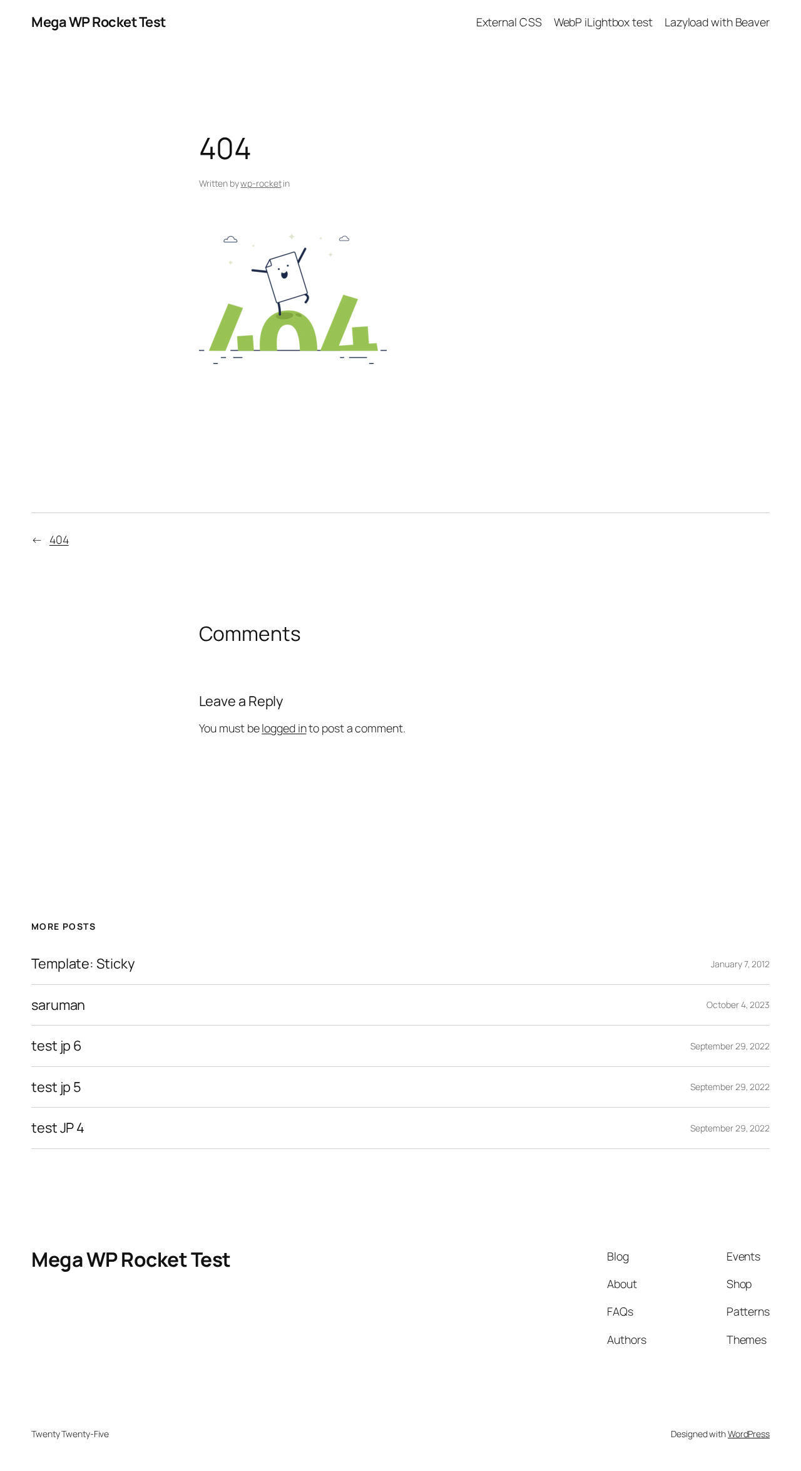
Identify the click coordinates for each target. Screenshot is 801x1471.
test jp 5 (56, 1086)
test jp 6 (56, 1045)
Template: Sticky (82, 963)
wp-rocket (260, 183)
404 (59, 539)
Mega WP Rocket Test (98, 22)
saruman (58, 1004)
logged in (284, 728)
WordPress (749, 1434)
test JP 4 (57, 1127)
